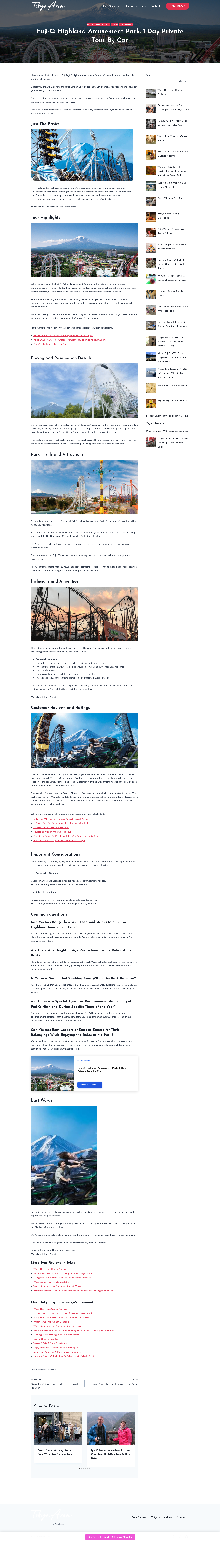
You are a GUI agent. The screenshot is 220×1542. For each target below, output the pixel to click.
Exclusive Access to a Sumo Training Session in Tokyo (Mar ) (62, 1273)
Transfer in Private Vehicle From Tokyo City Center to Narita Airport (67, 836)
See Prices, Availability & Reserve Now (108, 1537)
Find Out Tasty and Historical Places (51, 344)
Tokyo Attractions (161, 1517)
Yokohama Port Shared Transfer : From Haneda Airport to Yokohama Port (69, 339)
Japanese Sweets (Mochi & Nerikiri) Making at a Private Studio (64, 1356)
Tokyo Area (102, 49)
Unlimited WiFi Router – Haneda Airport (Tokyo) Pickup (60, 818)
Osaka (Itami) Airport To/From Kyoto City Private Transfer (55, 1383)
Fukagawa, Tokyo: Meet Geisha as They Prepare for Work (62, 1277)
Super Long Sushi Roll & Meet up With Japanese (57, 1351)
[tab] (79, 1468)
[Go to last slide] (38, 1439)
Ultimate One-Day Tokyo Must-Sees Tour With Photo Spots (62, 823)
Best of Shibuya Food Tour (46, 1338)
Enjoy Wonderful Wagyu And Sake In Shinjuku (55, 1347)
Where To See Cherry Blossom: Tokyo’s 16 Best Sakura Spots (63, 335)
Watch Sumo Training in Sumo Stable (51, 1281)
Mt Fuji (90, 25)
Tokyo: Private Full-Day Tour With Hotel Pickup (114, 1381)
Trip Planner (177, 6)
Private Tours (102, 25)
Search (149, 75)
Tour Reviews (126, 25)
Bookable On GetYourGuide (44, 1369)
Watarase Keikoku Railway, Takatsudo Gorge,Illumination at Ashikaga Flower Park (73, 1290)
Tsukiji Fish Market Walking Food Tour (52, 831)
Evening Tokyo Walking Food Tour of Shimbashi (56, 1334)
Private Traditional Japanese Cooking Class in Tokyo (59, 840)
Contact (155, 6)
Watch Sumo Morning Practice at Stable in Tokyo (57, 1286)
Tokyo (114, 25)
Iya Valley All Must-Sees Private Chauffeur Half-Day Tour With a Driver (110, 1454)
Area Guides (139, 1517)
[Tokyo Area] (48, 6)
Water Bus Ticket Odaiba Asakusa (50, 1269)
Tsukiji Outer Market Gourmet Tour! (51, 827)
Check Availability (88, 1085)
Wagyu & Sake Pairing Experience (50, 1343)
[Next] (130, 1439)
